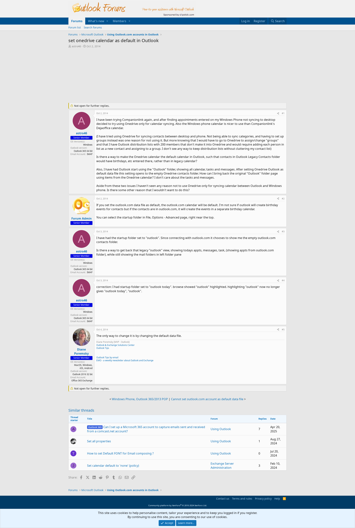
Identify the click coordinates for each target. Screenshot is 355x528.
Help (277, 498)
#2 (283, 198)
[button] (107, 21)
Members (119, 21)
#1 (283, 113)
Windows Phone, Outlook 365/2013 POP (140, 399)
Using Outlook (221, 429)
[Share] (278, 113)
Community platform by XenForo (177, 505)
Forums (76, 21)
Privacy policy (263, 498)
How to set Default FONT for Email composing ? (120, 453)
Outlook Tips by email (107, 357)
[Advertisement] (158, 76)
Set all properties (99, 441)
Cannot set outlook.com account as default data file (207, 399)
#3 (283, 231)
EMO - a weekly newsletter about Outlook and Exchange (124, 360)
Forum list (74, 27)
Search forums (93, 27)
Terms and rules (242, 498)
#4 (283, 280)
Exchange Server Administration (222, 466)
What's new (96, 21)
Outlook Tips (102, 348)
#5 (283, 329)
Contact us (222, 498)
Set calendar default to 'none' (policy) (113, 466)
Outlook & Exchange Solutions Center (115, 345)
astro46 (76, 46)
